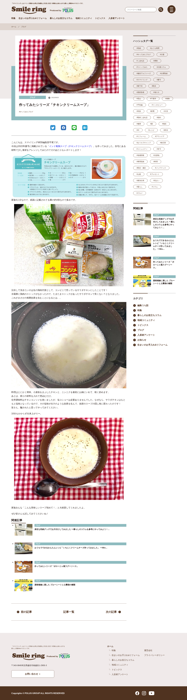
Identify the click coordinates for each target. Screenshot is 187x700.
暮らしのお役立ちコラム (61, 18)
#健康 (139, 124)
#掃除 (155, 61)
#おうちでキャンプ (144, 143)
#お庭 (139, 174)
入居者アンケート (116, 18)
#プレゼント (154, 174)
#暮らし (140, 187)
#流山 (139, 99)
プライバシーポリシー (154, 655)
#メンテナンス (160, 168)
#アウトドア (159, 136)
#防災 (154, 86)
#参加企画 (140, 180)
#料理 (155, 162)
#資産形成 (140, 92)
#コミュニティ (142, 149)
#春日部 (163, 143)
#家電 (152, 111)
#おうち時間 (154, 48)
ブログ (23, 27)
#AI (138, 130)
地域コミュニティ (84, 18)
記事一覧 (68, 611)
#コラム (155, 187)
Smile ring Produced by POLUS (42, 10)
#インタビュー (157, 105)
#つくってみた (142, 67)
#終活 (166, 130)
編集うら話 (142, 305)
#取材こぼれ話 (142, 117)
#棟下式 (140, 86)
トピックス (100, 18)
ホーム (13, 27)
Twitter (52, 127)
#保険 (167, 99)
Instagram (144, 693)
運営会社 (148, 650)
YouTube (151, 693)
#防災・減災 (141, 168)
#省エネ (156, 92)
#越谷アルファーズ (144, 73)
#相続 (164, 124)
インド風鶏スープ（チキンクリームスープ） (71, 146)
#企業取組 (164, 73)
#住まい (156, 180)
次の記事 (111, 611)
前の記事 (26, 611)
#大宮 (166, 111)
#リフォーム (141, 136)
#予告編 (140, 105)
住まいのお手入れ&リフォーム (33, 18)
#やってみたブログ (26, 112)
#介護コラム (161, 67)
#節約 (159, 117)
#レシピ (151, 130)
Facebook (63, 127)
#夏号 (159, 80)
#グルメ (140, 193)
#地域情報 (140, 155)
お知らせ (141, 340)
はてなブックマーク (84, 127)
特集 (13, 18)
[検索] (160, 9)
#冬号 (159, 149)
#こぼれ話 (140, 61)
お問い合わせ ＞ (33, 674)
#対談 (139, 111)
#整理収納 (140, 162)
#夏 (151, 124)
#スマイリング (142, 80)
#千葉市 (153, 99)
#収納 (139, 48)
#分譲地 (156, 155)
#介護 (162, 54)
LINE (74, 127)
